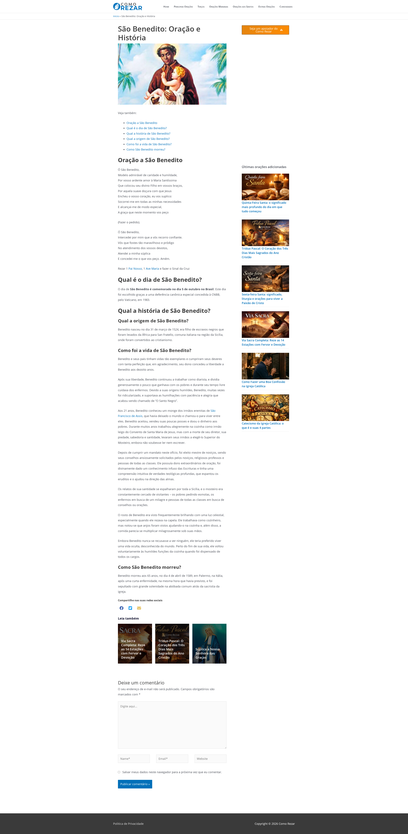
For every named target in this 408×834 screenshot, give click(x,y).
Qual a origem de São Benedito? (148, 139)
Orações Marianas (218, 6)
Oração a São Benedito (142, 123)
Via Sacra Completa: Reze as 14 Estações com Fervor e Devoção (133, 649)
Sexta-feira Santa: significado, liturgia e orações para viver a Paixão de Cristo (262, 298)
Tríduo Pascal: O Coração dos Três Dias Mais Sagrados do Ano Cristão (171, 649)
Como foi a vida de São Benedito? (149, 144)
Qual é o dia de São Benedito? (147, 128)
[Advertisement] (265, 99)
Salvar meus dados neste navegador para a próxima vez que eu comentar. (172, 772)
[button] (121, 608)
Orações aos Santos (243, 6)
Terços (201, 6)
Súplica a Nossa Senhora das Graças (208, 653)
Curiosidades (286, 6)
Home (166, 6)
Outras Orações (266, 6)
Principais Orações (183, 6)
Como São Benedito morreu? (146, 149)
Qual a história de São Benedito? (148, 133)
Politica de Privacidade (128, 824)
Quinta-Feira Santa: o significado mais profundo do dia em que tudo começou (264, 207)
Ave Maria (152, 268)
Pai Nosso (135, 268)
